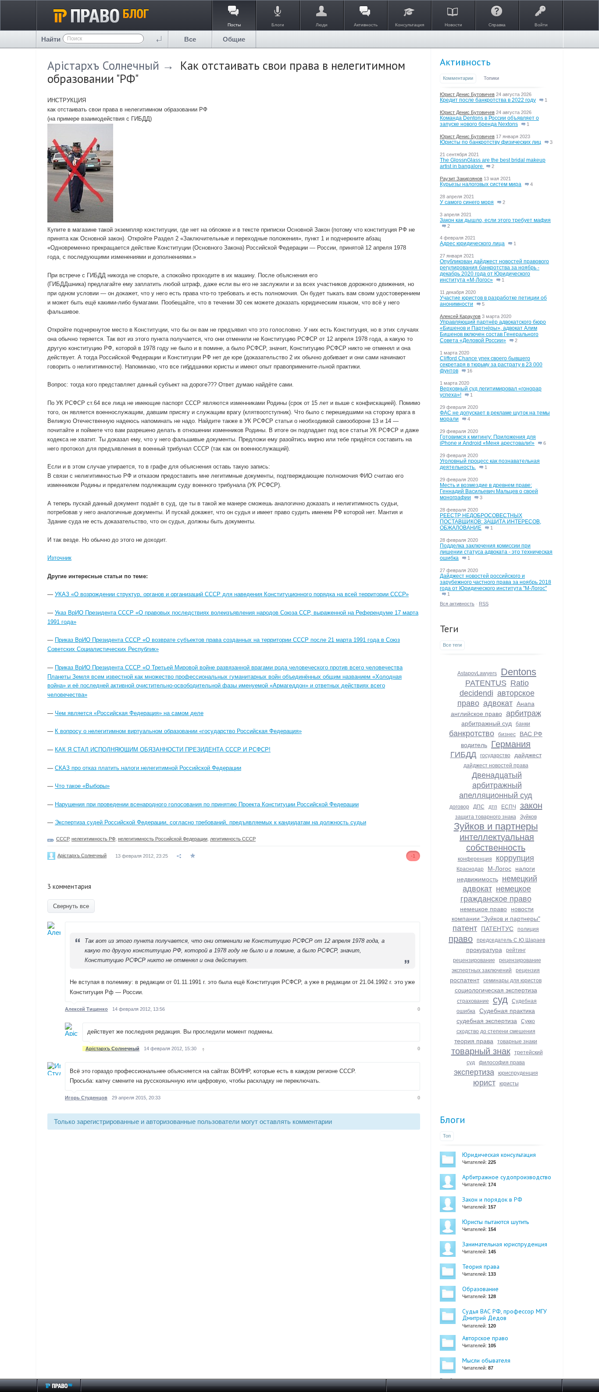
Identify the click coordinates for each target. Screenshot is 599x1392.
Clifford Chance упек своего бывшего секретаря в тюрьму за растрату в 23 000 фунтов (491, 364)
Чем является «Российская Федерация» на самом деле (129, 713)
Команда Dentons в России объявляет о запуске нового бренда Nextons (489, 121)
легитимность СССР (233, 838)
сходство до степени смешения (495, 1031)
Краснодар (470, 869)
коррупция (515, 858)
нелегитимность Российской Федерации (162, 838)
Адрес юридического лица (472, 243)
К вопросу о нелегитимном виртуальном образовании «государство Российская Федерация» (178, 731)
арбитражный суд (486, 723)
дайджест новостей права (496, 765)
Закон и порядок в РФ (492, 1199)
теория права (473, 1041)
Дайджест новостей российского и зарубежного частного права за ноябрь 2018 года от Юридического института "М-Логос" (495, 582)
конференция (475, 859)
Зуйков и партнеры (496, 826)
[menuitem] (190, 39)
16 (469, 370)
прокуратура (484, 949)
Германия (511, 744)
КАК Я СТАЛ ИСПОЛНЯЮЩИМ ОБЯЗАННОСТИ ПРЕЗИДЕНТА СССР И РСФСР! (163, 749)
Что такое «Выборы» (82, 786)
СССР (62, 838)
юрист (484, 1082)
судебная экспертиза (486, 1020)
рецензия (528, 970)
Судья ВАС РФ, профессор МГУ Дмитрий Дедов (504, 1314)
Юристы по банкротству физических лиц (490, 142)
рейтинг (516, 950)
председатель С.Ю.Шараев (511, 940)
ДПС (479, 807)
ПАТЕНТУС (497, 928)
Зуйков (528, 817)
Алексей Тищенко (86, 1009)
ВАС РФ (531, 733)
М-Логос (499, 868)
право (461, 939)
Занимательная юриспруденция (504, 1244)
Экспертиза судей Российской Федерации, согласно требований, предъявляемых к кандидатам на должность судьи (210, 822)
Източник (59, 558)
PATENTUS (485, 683)
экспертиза (474, 1072)
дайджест (528, 755)
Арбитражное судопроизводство (506, 1177)
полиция (528, 929)
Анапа (526, 703)
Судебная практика (507, 1010)
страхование (473, 1001)
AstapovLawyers (477, 673)
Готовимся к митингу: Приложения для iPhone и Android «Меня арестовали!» (488, 440)
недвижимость (477, 879)
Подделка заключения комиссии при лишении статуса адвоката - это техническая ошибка (496, 552)
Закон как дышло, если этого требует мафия (495, 220)
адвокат (498, 703)
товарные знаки (517, 1041)
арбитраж (523, 713)
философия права (502, 1062)
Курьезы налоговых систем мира (480, 184)
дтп (492, 807)
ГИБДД (463, 754)
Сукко (528, 1021)
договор (459, 807)
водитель (474, 744)
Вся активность (457, 603)
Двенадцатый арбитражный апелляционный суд (495, 785)
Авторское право (485, 1338)
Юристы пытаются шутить (495, 1222)
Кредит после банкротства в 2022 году (488, 100)
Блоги (452, 1119)
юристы (509, 1084)
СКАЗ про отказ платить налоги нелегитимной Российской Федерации (148, 768)
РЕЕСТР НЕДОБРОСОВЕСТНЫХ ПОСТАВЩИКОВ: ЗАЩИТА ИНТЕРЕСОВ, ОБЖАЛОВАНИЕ (490, 521)
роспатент (464, 980)
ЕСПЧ (508, 807)
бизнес (507, 734)
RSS (483, 603)
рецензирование (474, 960)
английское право (476, 713)
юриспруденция (518, 1073)
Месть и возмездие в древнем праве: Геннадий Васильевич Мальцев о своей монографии (489, 491)
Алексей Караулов (460, 316)
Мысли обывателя (486, 1360)
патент (465, 928)
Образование (480, 1289)
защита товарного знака (485, 817)
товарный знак (480, 1051)
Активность (465, 62)
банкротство (471, 733)
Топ (447, 1135)
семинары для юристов (512, 980)
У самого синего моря (467, 202)
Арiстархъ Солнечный (103, 65)
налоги (525, 868)
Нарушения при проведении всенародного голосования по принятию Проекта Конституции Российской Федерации (207, 804)
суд (500, 999)
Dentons (518, 671)
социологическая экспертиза (496, 990)
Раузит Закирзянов (461, 178)
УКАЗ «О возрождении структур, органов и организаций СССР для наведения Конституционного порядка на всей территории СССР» (232, 594)
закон (531, 805)
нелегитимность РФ (93, 838)
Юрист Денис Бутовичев (467, 94)
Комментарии (458, 78)
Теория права (480, 1266)
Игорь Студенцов (86, 1097)
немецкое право (483, 908)
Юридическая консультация (499, 1155)
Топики (491, 78)
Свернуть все (71, 906)
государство (495, 755)
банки (523, 724)
